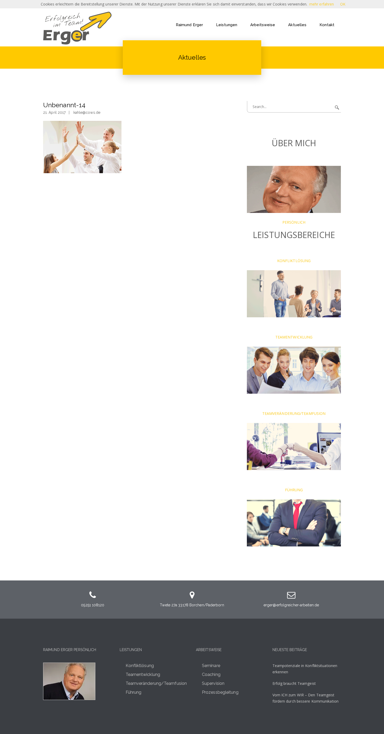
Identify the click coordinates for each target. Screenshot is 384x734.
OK (342, 4)
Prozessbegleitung (220, 692)
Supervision (213, 683)
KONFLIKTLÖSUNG (294, 260)
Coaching (211, 674)
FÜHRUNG (294, 489)
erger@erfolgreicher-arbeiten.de (291, 605)
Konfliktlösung (140, 665)
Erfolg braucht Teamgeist (294, 683)
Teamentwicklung (143, 674)
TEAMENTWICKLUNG (294, 337)
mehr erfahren (321, 4)
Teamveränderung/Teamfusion (156, 683)
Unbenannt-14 (64, 105)
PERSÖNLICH (293, 222)
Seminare (211, 665)
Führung (134, 692)
